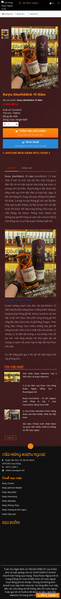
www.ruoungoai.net (15, 470)
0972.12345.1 (49, 595)
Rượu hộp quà (9, 514)
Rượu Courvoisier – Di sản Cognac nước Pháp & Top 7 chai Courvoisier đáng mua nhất (39, 401)
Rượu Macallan (9, 492)
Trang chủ (8, 14)
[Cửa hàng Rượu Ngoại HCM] (7, 5)
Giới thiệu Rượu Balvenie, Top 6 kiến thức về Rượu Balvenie (40, 375)
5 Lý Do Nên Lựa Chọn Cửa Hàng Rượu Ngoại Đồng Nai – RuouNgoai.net (39, 388)
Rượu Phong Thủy (10, 505)
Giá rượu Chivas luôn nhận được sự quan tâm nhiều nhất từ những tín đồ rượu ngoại (39, 426)
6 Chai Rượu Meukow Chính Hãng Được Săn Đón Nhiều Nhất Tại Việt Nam (39, 414)
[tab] (11, 168)
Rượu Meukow (9, 501)
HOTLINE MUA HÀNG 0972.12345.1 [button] (27, 153)
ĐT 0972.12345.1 (31, 3)
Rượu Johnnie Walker (12, 487)
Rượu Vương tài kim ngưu (14, 509)
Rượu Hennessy (9, 496)
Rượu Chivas (8, 483)
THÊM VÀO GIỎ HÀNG (32, 132)
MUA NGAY (30, 143)
